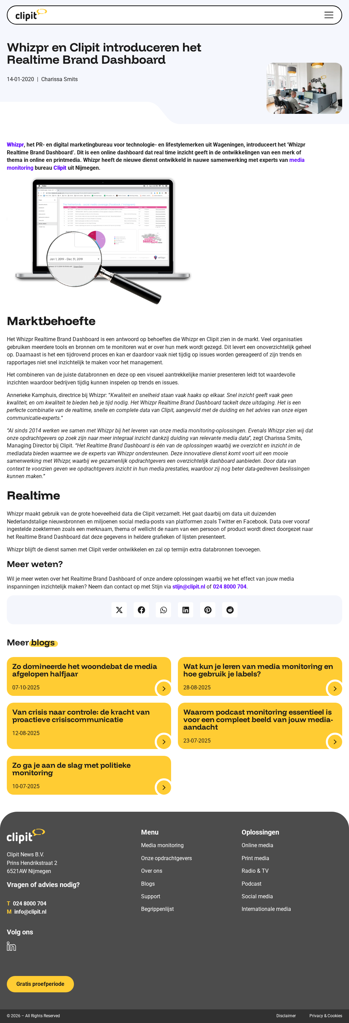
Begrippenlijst (157, 909)
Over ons (151, 871)
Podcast (251, 884)
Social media (257, 896)
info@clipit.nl (26, 912)
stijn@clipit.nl (188, 586)
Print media (255, 858)
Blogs (148, 884)
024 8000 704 (229, 586)
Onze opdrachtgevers (166, 858)
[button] (119, 609)
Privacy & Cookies (325, 1015)
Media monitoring (162, 845)
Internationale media (266, 909)
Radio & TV (255, 871)
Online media (257, 845)
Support (150, 896)
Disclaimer (286, 1015)
